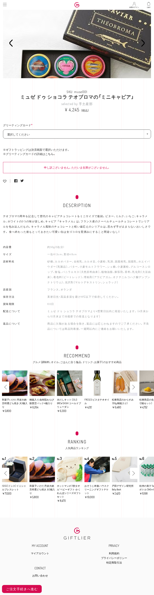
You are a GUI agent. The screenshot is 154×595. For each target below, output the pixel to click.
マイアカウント (40, 553)
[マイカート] (148, 4)
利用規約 (114, 553)
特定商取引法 (114, 562)
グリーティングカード (19, 125)
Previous (11, 43)
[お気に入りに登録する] (4, 181)
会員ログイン (134, 6)
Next (143, 43)
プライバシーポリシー (114, 558)
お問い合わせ (40, 575)
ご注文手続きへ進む (22, 589)
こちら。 (50, 154)
